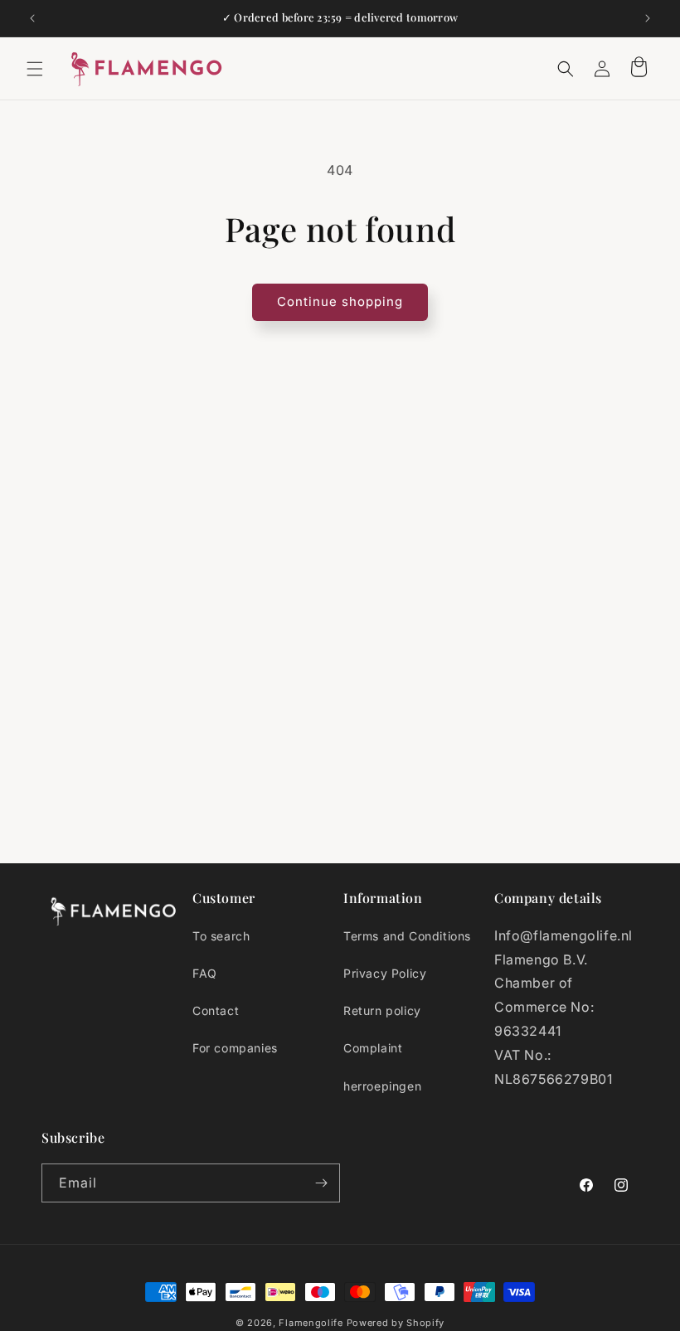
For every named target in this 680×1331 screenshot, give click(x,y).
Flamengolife (310, 1323)
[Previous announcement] (32, 18)
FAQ (204, 973)
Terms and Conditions (407, 936)
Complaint (372, 1048)
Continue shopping (340, 301)
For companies (235, 1048)
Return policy (382, 1010)
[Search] (565, 69)
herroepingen (382, 1086)
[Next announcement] (647, 18)
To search (221, 936)
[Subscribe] (321, 1182)
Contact (215, 1010)
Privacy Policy (384, 973)
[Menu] (35, 69)
